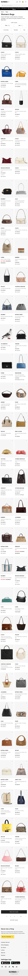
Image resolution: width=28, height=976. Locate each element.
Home (2, 11)
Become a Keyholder (6, 936)
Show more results (14, 911)
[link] (7, 55)
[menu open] (25, 2)
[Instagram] (6, 967)
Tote (24, 29)
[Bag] (22, 2)
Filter (6, 25)
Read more (3, 20)
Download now (22, 8)
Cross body (6, 29)
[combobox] (15, 5)
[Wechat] (13, 967)
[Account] (17, 2)
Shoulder (16, 29)
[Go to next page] (25, 916)
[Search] (3, 5)
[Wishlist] (20, 2)
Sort (20, 25)
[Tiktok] (9, 967)
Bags (7, 11)
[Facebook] (2, 967)
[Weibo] (17, 967)
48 (20, 916)
